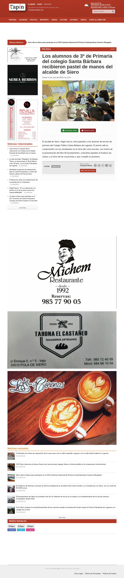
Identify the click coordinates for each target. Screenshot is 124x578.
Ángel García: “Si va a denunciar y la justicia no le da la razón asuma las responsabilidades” (22, 190)
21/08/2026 (20, 456)
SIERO (39, 4)
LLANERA (31, 4)
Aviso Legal (78, 573)
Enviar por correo (88, 170)
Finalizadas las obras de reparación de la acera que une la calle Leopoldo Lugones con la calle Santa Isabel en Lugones (62, 453)
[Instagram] (106, 165)
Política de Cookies (109, 573)
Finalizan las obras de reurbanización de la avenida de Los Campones (23, 182)
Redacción (56, 166)
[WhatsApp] (95, 165)
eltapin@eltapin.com (36, 10)
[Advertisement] (62, 31)
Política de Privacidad (92, 573)
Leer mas (22, 208)
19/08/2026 (20, 512)
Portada (12, 20)
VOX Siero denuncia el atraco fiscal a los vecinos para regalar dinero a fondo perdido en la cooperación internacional (61, 464)
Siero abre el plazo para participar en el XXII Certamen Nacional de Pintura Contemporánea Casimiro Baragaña (69, 42)
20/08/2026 (20, 477)
